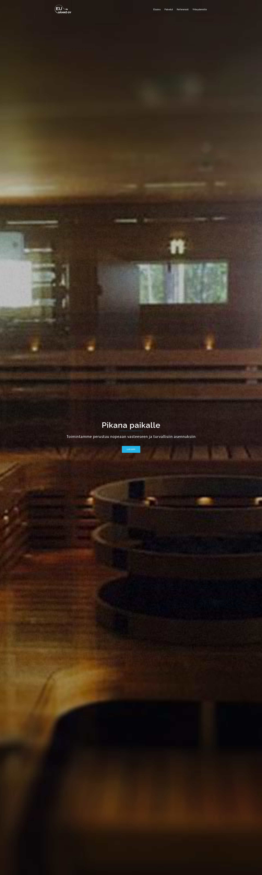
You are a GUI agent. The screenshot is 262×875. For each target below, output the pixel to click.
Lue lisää (131, 449)
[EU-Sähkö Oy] (63, 9)
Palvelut (168, 9)
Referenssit (183, 9)
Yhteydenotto (199, 9)
